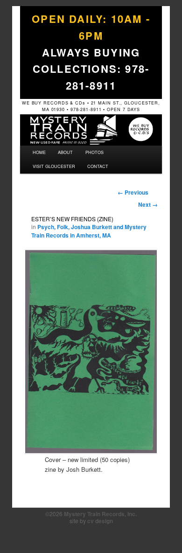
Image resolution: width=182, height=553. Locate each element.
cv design (100, 521)
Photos (94, 152)
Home (39, 152)
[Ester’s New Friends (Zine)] (90, 351)
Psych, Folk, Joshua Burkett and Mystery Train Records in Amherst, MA (89, 231)
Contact (97, 166)
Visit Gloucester (54, 166)
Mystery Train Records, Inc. (100, 514)
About (65, 152)
